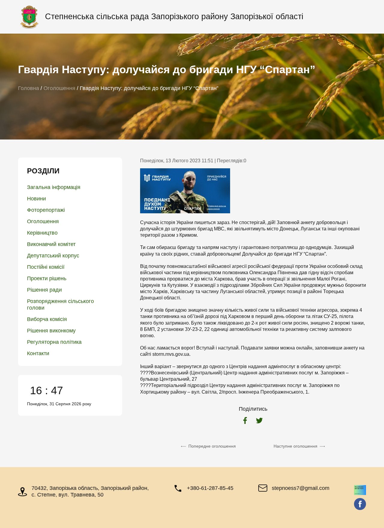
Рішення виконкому (51, 331)
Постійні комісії (45, 267)
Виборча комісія (47, 319)
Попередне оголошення (212, 446)
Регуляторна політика (54, 342)
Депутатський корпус (53, 256)
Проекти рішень (46, 278)
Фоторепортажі (46, 210)
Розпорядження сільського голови (60, 304)
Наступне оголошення (295, 446)
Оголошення (43, 221)
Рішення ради (44, 290)
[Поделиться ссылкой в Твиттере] (259, 421)
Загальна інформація (53, 187)
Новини (36, 199)
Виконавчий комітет (51, 244)
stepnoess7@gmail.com (300, 488)
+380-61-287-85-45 (210, 488)
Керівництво (42, 233)
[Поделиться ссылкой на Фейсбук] (245, 421)
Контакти (38, 353)
